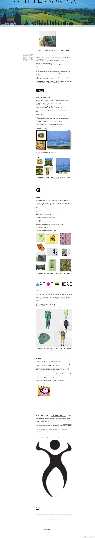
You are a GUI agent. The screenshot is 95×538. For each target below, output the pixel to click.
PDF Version (46, 377)
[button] (41, 135)
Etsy (70, 425)
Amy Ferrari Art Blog (42, 25)
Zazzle (45, 68)
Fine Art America (39, 68)
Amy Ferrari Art (27, 57)
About (35, 25)
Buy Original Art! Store (67, 424)
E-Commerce (32, 54)
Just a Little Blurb (40, 515)
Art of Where (51, 68)
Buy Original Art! (41, 59)
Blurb (56, 68)
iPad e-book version (53, 377)
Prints (29, 55)
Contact (56, 25)
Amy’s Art (51, 25)
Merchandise (62, 25)
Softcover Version (39, 377)
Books (28, 54)
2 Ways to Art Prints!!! (66, 515)
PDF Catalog (45, 128)
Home (31, 25)
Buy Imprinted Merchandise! (46, 63)
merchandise (25, 55)
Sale (31, 55)
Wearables (25, 56)
